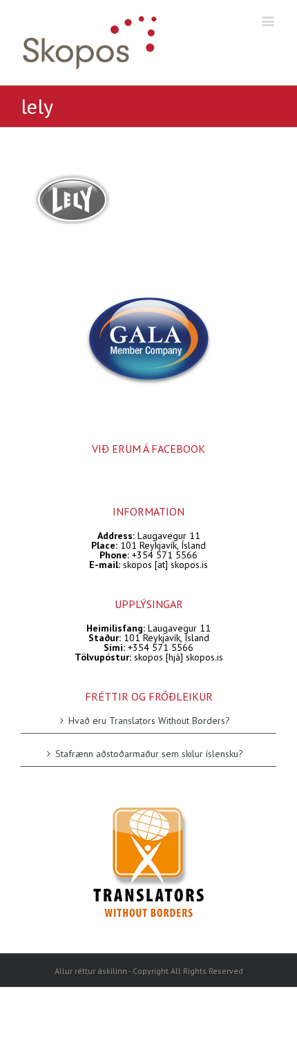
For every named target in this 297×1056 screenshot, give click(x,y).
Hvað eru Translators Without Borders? (149, 721)
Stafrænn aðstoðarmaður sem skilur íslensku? (149, 753)
